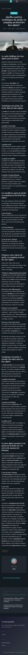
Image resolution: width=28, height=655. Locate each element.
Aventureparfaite (8, 622)
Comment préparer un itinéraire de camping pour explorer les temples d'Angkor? (13, 606)
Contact (4, 645)
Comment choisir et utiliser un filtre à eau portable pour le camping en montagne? (14, 599)
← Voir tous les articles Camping (11, 578)
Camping (9, 8)
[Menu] (17, 1)
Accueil (3, 8)
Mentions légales (6, 642)
